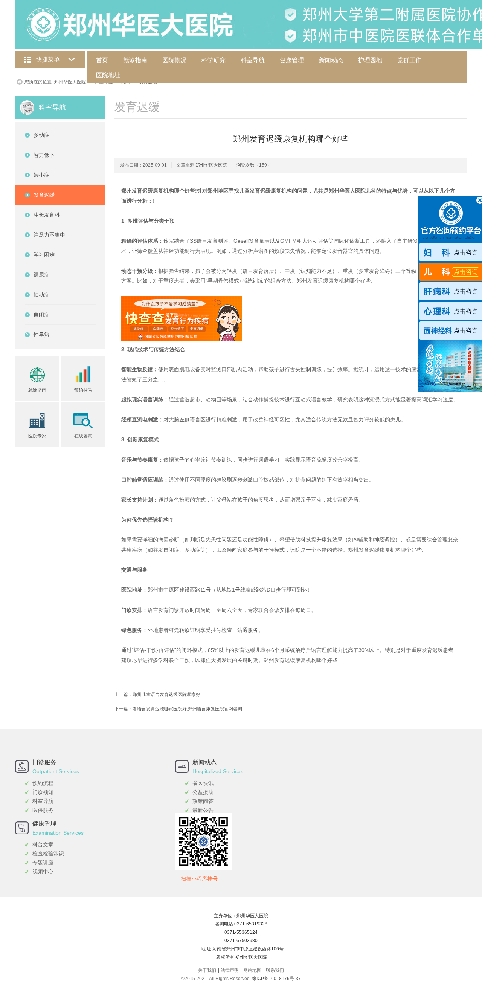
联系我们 (275, 970)
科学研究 (213, 60)
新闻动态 (331, 60)
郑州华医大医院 (70, 81)
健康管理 (292, 60)
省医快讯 (203, 783)
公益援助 (203, 792)
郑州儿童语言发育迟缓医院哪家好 (166, 694)
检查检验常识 (48, 853)
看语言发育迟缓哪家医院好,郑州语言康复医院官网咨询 (187, 708)
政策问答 (203, 801)
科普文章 (42, 844)
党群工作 (409, 60)
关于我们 (207, 970)
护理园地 (370, 60)
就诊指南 (135, 60)
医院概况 (174, 60)
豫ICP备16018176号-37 (276, 978)
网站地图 (252, 970)
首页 (102, 60)
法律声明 (230, 970)
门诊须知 (42, 792)
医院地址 (108, 75)
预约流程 (42, 783)
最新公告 (203, 810)
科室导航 (253, 60)
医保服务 (42, 810)
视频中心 (42, 872)
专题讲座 (42, 863)
